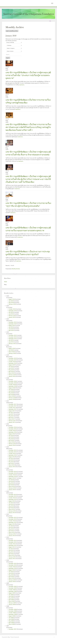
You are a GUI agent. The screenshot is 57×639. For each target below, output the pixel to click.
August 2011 (12, 547)
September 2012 (13, 522)
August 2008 (12, 616)
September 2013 (13, 499)
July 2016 (11, 435)
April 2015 (11, 463)
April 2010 (11, 576)
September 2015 (13, 455)
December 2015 (13, 450)
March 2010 (12, 578)
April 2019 (11, 371)
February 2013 (12, 511)
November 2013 (13, 496)
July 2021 (11, 340)
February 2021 (12, 343)
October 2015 (12, 453)
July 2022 (11, 327)
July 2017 (11, 412)
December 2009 (13, 586)
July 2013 (11, 502)
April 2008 (11, 622)
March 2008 (12, 624)
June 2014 (11, 481)
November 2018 (13, 383)
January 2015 (12, 466)
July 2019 (11, 366)
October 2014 (12, 474)
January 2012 (12, 535)
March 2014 (12, 486)
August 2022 (12, 325)
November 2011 (13, 542)
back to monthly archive (12, 31)
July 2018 (11, 389)
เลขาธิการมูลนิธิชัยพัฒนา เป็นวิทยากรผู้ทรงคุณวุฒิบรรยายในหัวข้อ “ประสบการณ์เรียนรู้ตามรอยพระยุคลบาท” (28, 75)
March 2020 (12, 351)
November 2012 (13, 519)
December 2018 (13, 381)
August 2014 (12, 478)
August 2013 (12, 501)
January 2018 (12, 399)
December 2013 (13, 494)
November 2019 (13, 360)
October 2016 (12, 430)
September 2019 (13, 363)
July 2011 (11, 548)
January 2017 (12, 422)
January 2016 (12, 445)
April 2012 (11, 530)
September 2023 (13, 310)
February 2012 (12, 534)
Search (8, 57)
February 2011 (12, 557)
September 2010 (13, 568)
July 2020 (11, 350)
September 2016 (13, 432)
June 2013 (11, 504)
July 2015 (11, 458)
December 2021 (13, 335)
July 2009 (11, 594)
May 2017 (11, 415)
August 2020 (12, 348)
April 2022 (11, 330)
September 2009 (13, 591)
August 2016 (12, 433)
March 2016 (12, 442)
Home (5, 281)
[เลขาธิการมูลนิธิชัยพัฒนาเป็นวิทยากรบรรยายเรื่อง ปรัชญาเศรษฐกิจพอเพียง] (9, 90)
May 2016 (11, 438)
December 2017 (13, 404)
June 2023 (11, 314)
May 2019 (11, 369)
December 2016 (13, 427)
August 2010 (12, 570)
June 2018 (11, 391)
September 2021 (13, 338)
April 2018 (11, 394)
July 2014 (11, 479)
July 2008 (11, 617)
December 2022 (13, 322)
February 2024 (12, 304)
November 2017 (13, 406)
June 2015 (11, 460)
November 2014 (13, 473)
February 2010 (12, 580)
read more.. (22, 84)
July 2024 (11, 300)
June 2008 (11, 619)
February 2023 (12, 315)
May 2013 (11, 506)
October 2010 (12, 566)
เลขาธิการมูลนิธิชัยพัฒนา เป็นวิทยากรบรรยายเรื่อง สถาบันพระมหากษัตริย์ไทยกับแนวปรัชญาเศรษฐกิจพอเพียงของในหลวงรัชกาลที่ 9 (28, 127)
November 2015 (13, 451)
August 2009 (12, 593)
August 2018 (12, 387)
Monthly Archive (16, 268)
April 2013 (11, 507)
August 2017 (12, 410)
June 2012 (11, 527)
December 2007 (13, 629)
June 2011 (11, 550)
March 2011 (12, 555)
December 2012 (13, 517)
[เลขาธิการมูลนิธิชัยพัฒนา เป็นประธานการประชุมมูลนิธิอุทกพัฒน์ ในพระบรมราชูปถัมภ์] (9, 242)
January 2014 (12, 489)
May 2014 (11, 483)
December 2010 (13, 563)
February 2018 (12, 397)
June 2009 (11, 596)
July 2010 (11, 571)
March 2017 (12, 419)
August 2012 (12, 524)
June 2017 (11, 414)
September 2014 (13, 476)
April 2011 (11, 553)
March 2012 (12, 532)
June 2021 (11, 342)
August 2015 (12, 456)
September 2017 (13, 409)
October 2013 (12, 497)
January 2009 (12, 604)
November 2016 (13, 429)
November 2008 (13, 611)
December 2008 (13, 609)
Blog (5, 284)
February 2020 (12, 353)
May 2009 (11, 598)
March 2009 (12, 601)
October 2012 (12, 520)
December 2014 (13, 471)
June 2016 (11, 437)
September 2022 (13, 323)
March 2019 (12, 373)
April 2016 (11, 440)
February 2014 (12, 488)
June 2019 (11, 368)
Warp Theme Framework (13, 637)
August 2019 (12, 364)
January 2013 (12, 512)
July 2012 (11, 525)
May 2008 (11, 621)
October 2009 (12, 589)
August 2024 (12, 299)
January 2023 (12, 317)
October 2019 (12, 361)
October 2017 (12, 407)
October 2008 (12, 612)
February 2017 (12, 420)
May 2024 (11, 302)
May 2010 (11, 575)
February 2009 (12, 602)
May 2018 (11, 392)
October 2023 (12, 309)
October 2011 (12, 543)
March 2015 (12, 465)
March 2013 (12, 509)
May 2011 (11, 552)
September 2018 (13, 386)
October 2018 (12, 384)
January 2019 (12, 376)
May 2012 (11, 529)
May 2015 (11, 461)
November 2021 (13, 337)
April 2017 (11, 417)
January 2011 (12, 558)
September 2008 (13, 614)
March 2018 (12, 396)
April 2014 (11, 484)
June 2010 (11, 573)
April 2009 (11, 599)
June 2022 (11, 328)
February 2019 (12, 374)
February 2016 (12, 443)
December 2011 (13, 540)
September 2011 (13, 545)
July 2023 (11, 312)
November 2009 (13, 588)
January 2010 (12, 581)
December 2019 (13, 358)
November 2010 (13, 565)
